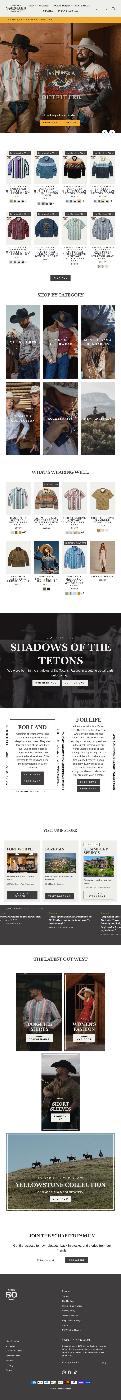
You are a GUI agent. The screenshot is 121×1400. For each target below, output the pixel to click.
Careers (9, 1370)
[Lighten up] (60, 1092)
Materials (82, 5)
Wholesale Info (13, 1356)
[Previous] (105, 133)
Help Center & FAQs (71, 1320)
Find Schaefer (12, 1341)
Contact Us (67, 1325)
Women (44, 5)
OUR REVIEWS (75, 683)
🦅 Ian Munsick (67, 10)
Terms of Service (70, 1315)
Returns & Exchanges (72, 1306)
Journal (65, 1296)
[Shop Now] (60, 1172)
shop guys (88, 782)
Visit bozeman (59, 896)
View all (60, 278)
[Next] (112, 133)
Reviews (66, 1291)
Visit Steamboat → (99, 895)
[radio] (11, 201)
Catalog (9, 1365)
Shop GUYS (32, 774)
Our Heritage (46, 683)
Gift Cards (10, 1346)
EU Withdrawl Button (71, 1330)
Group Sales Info (14, 1351)
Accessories (62, 5)
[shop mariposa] (84, 1012)
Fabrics (9, 1360)
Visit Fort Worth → (22, 895)
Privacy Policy (68, 1310)
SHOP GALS (32, 781)
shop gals (88, 789)
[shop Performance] (39, 1012)
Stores (48, 10)
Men (32, 5)
